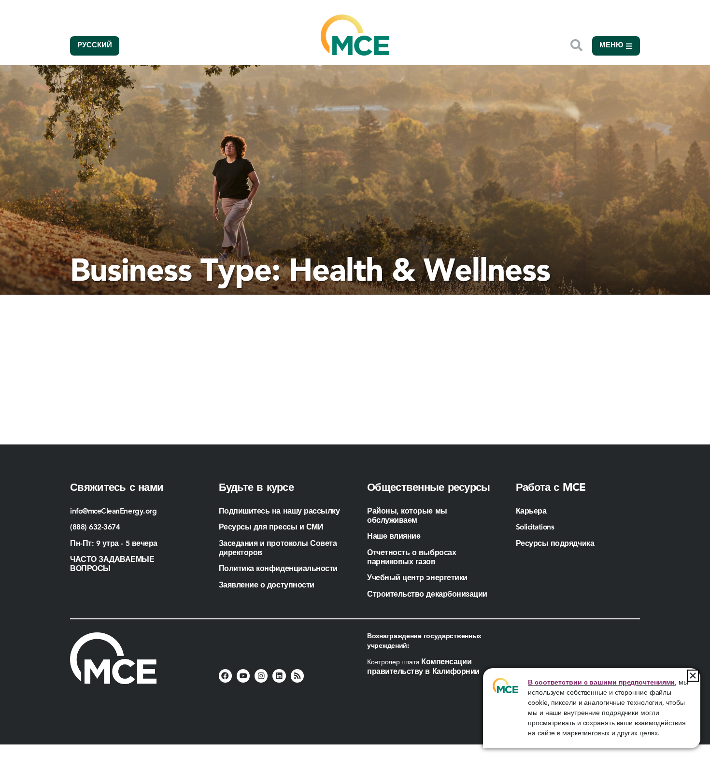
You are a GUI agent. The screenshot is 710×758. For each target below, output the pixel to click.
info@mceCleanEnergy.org (113, 511)
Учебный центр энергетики (417, 578)
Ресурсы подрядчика (556, 544)
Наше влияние (393, 537)
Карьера (531, 511)
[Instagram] (261, 675)
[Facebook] (225, 675)
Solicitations (535, 527)
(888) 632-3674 (95, 527)
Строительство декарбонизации (427, 595)
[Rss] (297, 675)
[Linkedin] (278, 675)
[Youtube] (243, 675)
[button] (693, 676)
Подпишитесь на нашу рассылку (279, 511)
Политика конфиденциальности (278, 569)
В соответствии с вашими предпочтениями (601, 682)
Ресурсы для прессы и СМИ (271, 527)
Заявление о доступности (266, 585)
